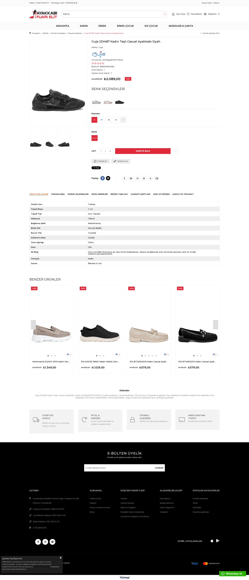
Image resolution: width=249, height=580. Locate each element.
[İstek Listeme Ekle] (130, 178)
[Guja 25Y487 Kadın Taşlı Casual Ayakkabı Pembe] (109, 99)
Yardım (123, 498)
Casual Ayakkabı (126, 395)
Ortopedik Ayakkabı (155, 395)
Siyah (77, 395)
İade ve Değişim (128, 507)
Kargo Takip (207, 3)
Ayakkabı (69, 395)
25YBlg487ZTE (87, 395)
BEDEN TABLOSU (119, 194)
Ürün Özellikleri (38, 194)
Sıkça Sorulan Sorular (100, 507)
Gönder (159, 468)
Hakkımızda (95, 498)
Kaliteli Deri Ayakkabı (199, 395)
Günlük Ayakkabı (110, 395)
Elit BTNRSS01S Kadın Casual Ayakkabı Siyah (197, 361)
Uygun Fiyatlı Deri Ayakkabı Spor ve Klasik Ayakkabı (149, 397)
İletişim (216, 3)
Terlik (195, 503)
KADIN (98, 395)
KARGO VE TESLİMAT (183, 194)
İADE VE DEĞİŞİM (161, 194)
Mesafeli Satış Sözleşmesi (132, 512)
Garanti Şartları (127, 503)
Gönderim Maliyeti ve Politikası (134, 516)
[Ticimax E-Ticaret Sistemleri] (124, 577)
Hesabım (164, 512)
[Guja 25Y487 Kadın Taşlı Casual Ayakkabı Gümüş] (97, 99)
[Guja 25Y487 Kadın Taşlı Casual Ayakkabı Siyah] (120, 99)
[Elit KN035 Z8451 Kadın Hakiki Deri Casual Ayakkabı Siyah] (100, 321)
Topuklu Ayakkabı (201, 512)
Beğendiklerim (167, 503)
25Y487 (43, 395)
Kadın (50, 395)
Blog (92, 512)
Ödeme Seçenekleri (78, 194)
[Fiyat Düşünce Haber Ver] (150, 178)
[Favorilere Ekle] (176, 151)
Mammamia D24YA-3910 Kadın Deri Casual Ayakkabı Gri (51, 361)
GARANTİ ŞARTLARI (140, 194)
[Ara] (164, 14)
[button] (48, 355)
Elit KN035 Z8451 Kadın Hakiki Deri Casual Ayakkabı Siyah (100, 361)
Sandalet (197, 507)
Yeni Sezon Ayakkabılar (96, 397)
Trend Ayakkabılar (116, 397)
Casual (61, 395)
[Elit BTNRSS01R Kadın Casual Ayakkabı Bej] (149, 321)
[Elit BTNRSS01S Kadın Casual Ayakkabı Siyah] (198, 321)
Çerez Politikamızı (42, 567)
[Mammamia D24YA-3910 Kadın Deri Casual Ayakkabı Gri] (52, 321)
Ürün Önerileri (99, 194)
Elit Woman (140, 395)
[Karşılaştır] (137, 178)
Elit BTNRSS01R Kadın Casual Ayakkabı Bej (149, 361)
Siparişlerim (165, 498)
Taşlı (55, 395)
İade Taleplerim (167, 507)
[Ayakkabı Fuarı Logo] (43, 14)
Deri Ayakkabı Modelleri (177, 395)
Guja (37, 395)
